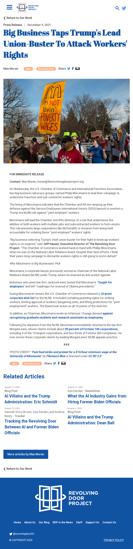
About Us (30, 522)
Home (17, 522)
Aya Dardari (76, 391)
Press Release (12, 25)
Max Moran (10, 68)
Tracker (20, 416)
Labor (28, 69)
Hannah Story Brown (18, 412)
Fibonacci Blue (55, 356)
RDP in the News (63, 522)
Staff (79, 522)
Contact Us (109, 522)
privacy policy (114, 540)
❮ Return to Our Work (17, 18)
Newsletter (92, 391)
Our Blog (44, 522)
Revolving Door (46, 69)
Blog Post (11, 391)
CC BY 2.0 (94, 356)
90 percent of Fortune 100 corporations (91, 329)
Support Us (92, 522)
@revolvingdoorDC (23, 533)
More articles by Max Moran (25, 454)
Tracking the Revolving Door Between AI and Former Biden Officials (32, 427)
